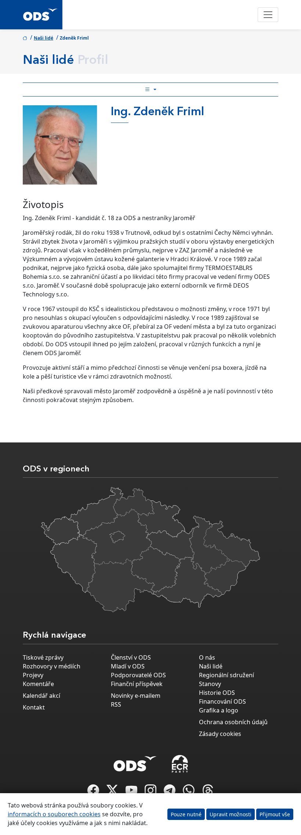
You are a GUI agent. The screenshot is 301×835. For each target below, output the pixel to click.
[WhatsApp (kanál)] (189, 792)
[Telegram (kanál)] (170, 792)
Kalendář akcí (41, 696)
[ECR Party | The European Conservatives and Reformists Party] (180, 764)
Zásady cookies (220, 734)
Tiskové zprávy (43, 657)
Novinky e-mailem (135, 696)
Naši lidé (43, 38)
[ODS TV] (132, 792)
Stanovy (210, 684)
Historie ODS (217, 693)
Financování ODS (222, 701)
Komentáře (38, 684)
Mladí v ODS (128, 666)
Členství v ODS (131, 657)
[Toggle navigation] (268, 14)
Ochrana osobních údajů (233, 722)
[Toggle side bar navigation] (150, 89)
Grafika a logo (218, 710)
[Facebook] (94, 792)
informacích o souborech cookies (54, 814)
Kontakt (34, 707)
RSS (116, 704)
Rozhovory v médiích (51, 666)
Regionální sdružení (226, 675)
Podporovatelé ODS (138, 675)
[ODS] (135, 761)
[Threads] (208, 792)
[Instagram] (151, 792)
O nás (207, 657)
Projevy (33, 675)
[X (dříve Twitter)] (113, 792)
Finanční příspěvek (137, 684)
